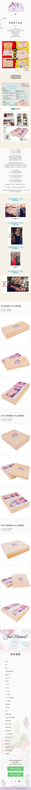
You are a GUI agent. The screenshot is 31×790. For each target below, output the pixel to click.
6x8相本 (7, 687)
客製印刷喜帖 (8, 730)
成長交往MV (8, 678)
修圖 (6, 661)
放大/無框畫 (8, 701)
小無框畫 (7, 707)
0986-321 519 (15, 762)
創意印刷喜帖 (8, 727)
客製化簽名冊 (8, 737)
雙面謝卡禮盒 (8, 714)
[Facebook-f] (11, 781)
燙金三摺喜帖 (8, 724)
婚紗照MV (7, 674)
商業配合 (7, 753)
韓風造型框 (7, 704)
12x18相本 (7, 694)
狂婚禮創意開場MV (9, 671)
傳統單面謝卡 (8, 720)
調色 (6, 664)
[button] (15, 769)
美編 (6, 668)
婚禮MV (7, 681)
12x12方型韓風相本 (9, 697)
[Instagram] (15, 781)
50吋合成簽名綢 (9, 734)
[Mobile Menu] (15, 14)
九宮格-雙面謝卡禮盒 (10, 717)
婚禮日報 (7, 740)
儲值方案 (7, 747)
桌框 (6, 711)
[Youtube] (19, 781)
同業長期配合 (8, 750)
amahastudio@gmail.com (15, 760)
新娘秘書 (7, 743)
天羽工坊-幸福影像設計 (21, 788)
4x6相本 (7, 684)
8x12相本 (7, 691)
